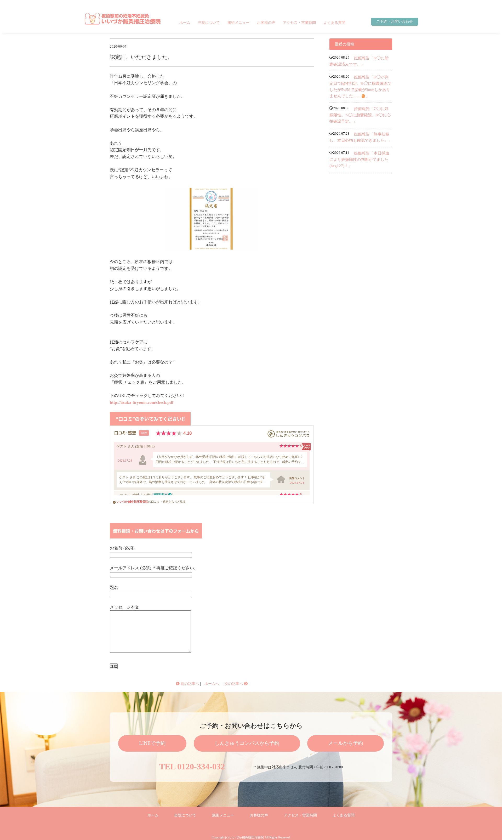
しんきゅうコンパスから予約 (247, 743)
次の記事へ (234, 684)
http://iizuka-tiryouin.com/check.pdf (141, 402)
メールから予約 (345, 743)
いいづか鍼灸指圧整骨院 (132, 501)
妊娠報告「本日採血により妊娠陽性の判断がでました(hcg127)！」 (359, 159)
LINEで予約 (152, 743)
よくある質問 (334, 22)
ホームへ (211, 684)
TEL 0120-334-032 (192, 766)
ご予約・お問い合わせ (394, 22)
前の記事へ (189, 684)
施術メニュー (238, 22)
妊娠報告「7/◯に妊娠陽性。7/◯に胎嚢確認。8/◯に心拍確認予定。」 (360, 115)
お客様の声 (266, 22)
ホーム (184, 22)
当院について (209, 22)
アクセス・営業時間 (299, 22)
